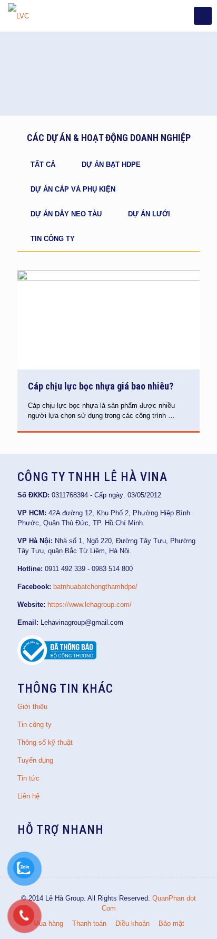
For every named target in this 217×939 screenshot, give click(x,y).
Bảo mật (171, 923)
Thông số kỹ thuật (45, 742)
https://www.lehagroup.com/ (89, 604)
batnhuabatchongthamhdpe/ (95, 587)
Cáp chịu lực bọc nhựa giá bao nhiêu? (100, 386)
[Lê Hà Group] (18, 16)
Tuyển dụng (35, 760)
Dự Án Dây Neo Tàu (66, 214)
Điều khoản (132, 923)
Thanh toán (89, 923)
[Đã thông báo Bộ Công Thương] (56, 663)
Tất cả (43, 164)
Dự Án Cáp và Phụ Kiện (73, 189)
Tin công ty (53, 239)
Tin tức (28, 778)
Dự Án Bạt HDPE (111, 164)
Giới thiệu (32, 707)
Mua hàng (48, 923)
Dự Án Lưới (149, 214)
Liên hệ (28, 796)
